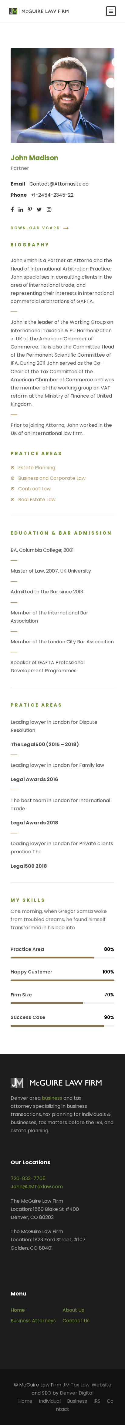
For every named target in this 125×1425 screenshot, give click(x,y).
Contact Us (76, 1320)
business (52, 1098)
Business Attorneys (33, 1320)
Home (18, 1310)
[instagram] (49, 209)
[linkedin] (21, 209)
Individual (50, 1401)
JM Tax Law (76, 1384)
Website (101, 1384)
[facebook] (12, 209)
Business (77, 1401)
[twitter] (39, 209)
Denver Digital (76, 1392)
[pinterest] (30, 209)
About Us (73, 1310)
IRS (96, 1401)
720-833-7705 (28, 1178)
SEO (46, 1392)
